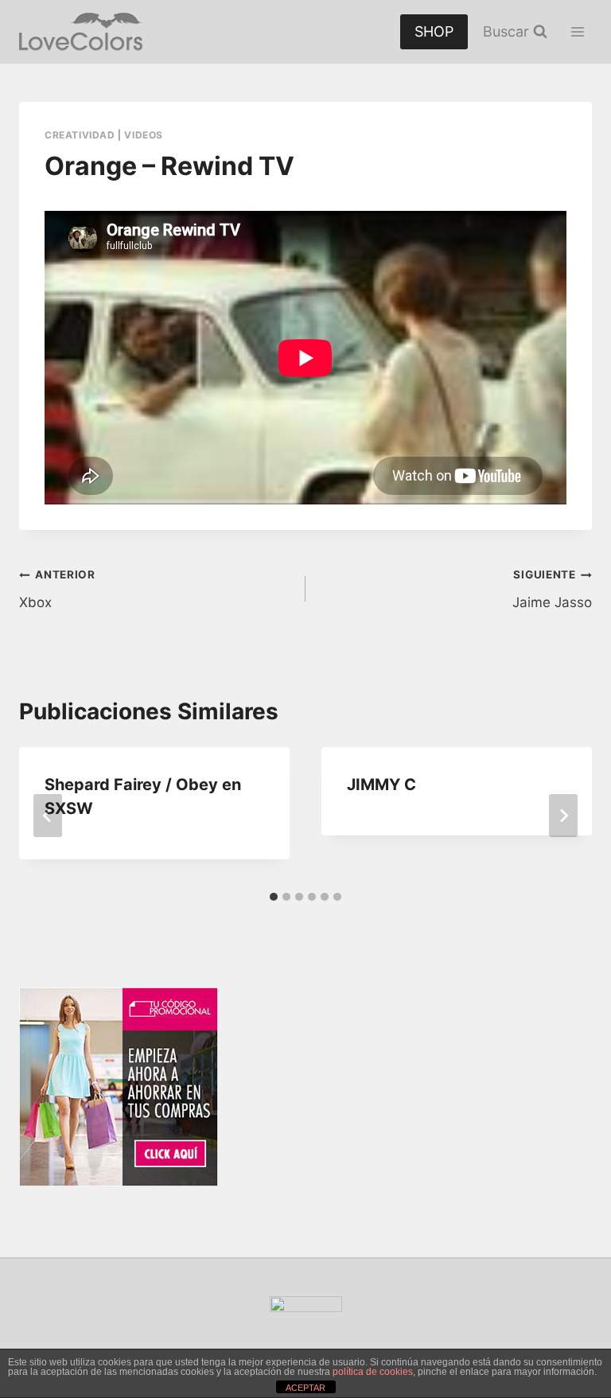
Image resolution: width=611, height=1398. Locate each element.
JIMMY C (381, 784)
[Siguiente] (563, 815)
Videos (143, 135)
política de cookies (373, 1371)
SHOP (433, 31)
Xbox (57, 589)
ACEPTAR (305, 1387)
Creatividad (80, 135)
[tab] (274, 897)
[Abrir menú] (577, 31)
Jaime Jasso (552, 589)
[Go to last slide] (47, 815)
